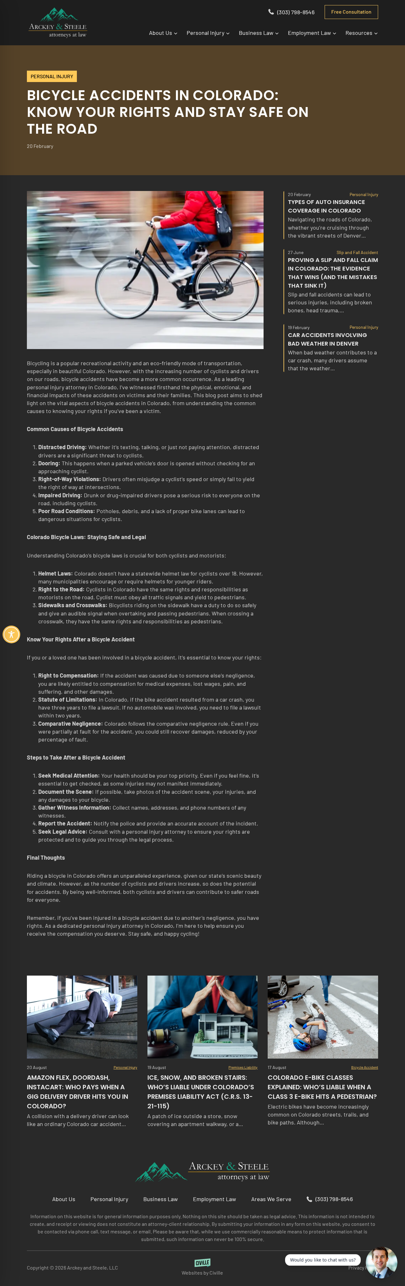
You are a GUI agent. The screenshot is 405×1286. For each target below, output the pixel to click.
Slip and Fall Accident (357, 252)
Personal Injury (52, 76)
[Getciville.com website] (202, 1267)
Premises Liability (243, 1067)
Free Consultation (351, 12)
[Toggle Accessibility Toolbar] (11, 634)
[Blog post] (82, 1017)
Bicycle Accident (364, 1067)
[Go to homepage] (202, 1172)
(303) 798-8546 (296, 12)
